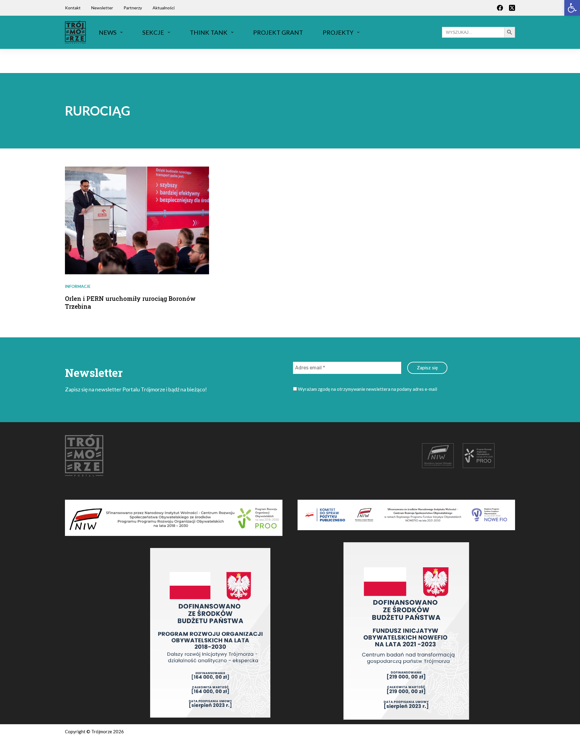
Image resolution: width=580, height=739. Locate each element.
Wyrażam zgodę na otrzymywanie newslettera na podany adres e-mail (367, 389)
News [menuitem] (108, 32)
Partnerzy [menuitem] (133, 7)
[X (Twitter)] (512, 8)
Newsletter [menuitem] (102, 7)
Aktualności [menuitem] (164, 7)
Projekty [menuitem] (338, 32)
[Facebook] (500, 8)
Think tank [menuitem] (208, 32)
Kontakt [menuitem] (73, 7)
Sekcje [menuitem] (153, 32)
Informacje (77, 286)
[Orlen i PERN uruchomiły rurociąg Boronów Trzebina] (137, 220)
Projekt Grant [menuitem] (278, 32)
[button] (572, 8)
